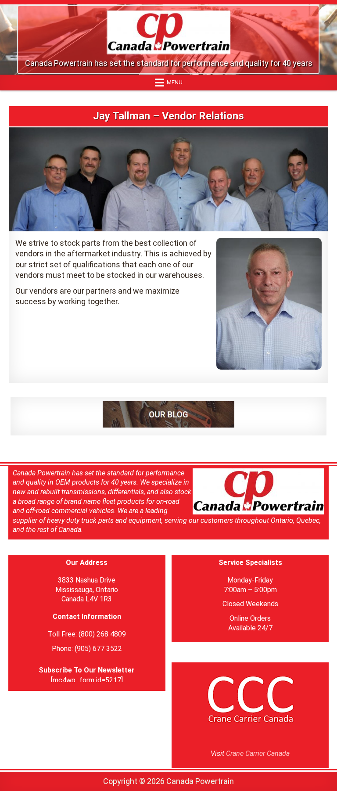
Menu (175, 82)
